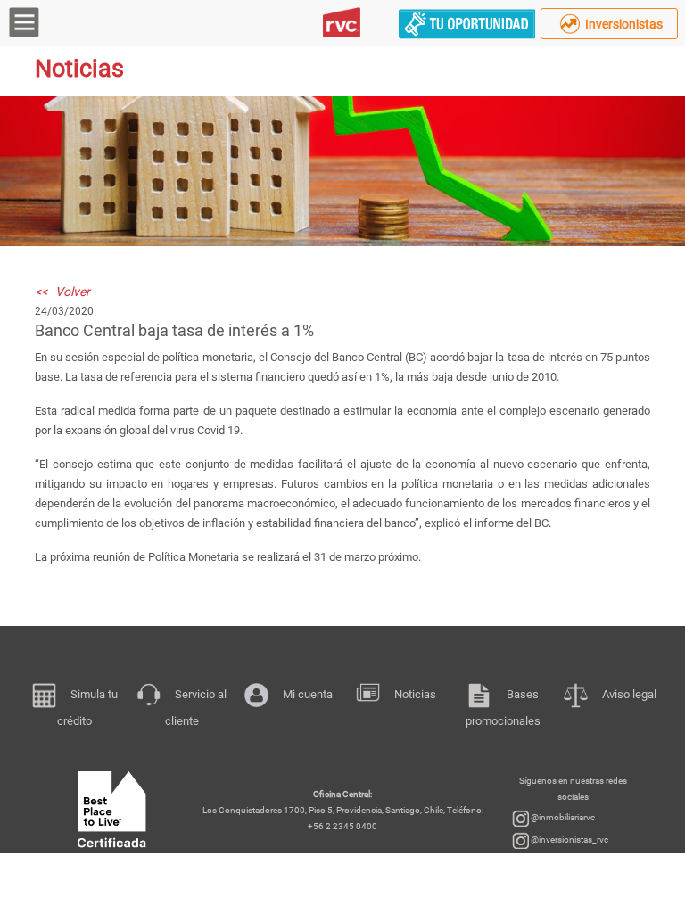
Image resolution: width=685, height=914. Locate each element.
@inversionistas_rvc (568, 839)
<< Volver (62, 291)
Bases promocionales (503, 708)
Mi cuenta (308, 694)
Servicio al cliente (196, 708)
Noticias (415, 694)
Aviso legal (629, 694)
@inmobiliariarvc (562, 817)
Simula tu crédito (87, 708)
